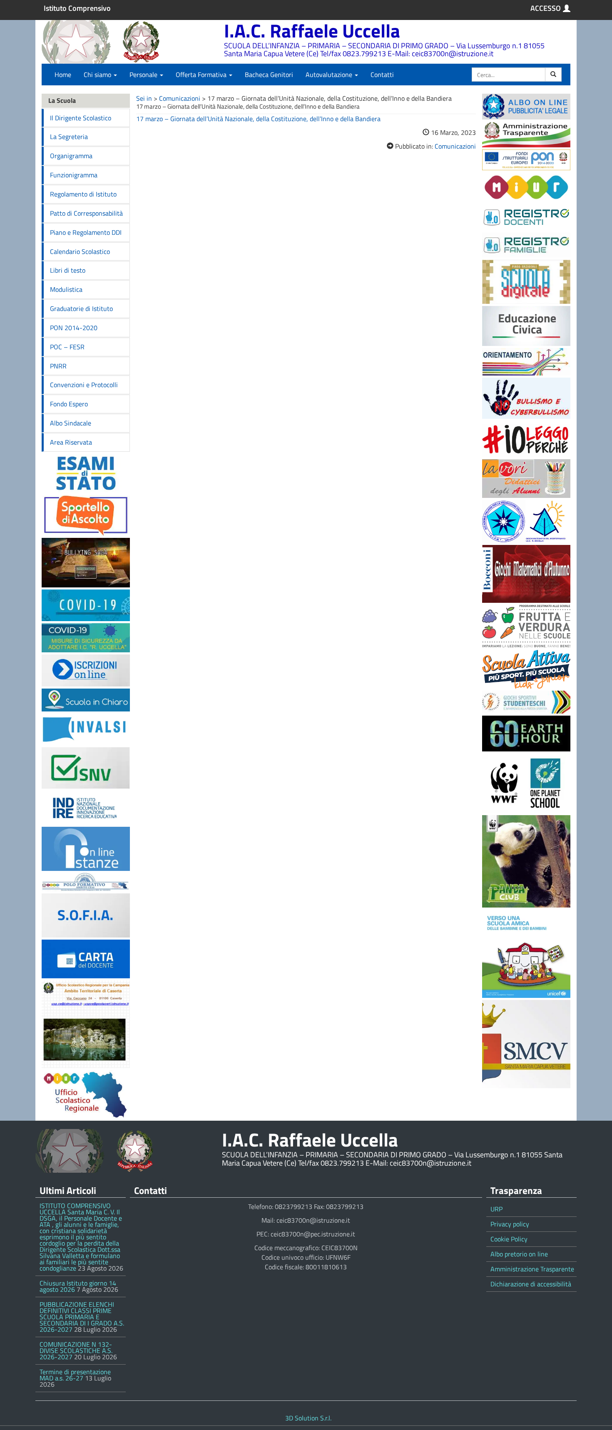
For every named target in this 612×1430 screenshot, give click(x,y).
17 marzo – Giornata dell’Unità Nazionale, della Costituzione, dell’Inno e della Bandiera (258, 119)
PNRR (58, 366)
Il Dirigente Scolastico (80, 118)
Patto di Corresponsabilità (86, 213)
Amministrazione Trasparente (532, 1269)
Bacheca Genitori (269, 75)
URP (496, 1209)
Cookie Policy (508, 1239)
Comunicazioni (179, 98)
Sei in (144, 98)
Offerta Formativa (202, 75)
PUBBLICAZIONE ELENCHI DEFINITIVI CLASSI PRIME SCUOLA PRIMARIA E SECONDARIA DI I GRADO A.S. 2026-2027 (82, 1316)
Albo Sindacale (70, 423)
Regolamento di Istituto (83, 194)
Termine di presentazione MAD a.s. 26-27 (75, 1375)
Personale (144, 75)
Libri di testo (67, 270)
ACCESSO (545, 8)
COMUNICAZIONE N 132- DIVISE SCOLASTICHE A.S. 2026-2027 (76, 1350)
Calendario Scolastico (80, 251)
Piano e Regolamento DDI (86, 232)
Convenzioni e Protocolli (84, 385)
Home (63, 75)
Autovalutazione (330, 75)
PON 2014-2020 (73, 328)
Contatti (382, 75)
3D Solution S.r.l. (308, 1418)
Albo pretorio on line (519, 1254)
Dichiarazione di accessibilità (530, 1284)
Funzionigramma (73, 175)
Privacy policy (509, 1224)
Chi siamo (98, 75)
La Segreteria (69, 137)
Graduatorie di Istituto (81, 308)
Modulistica (66, 289)
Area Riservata (71, 442)
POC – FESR (67, 347)
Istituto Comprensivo (77, 8)
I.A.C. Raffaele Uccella (312, 30)
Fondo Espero (69, 404)
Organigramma (71, 156)
